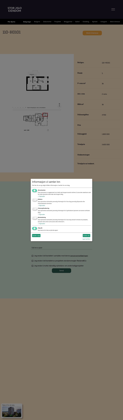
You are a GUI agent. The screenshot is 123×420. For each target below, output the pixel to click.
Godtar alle (86, 235)
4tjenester (41, 205)
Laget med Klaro (86, 239)
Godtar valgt (36, 235)
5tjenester (41, 196)
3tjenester (41, 214)
